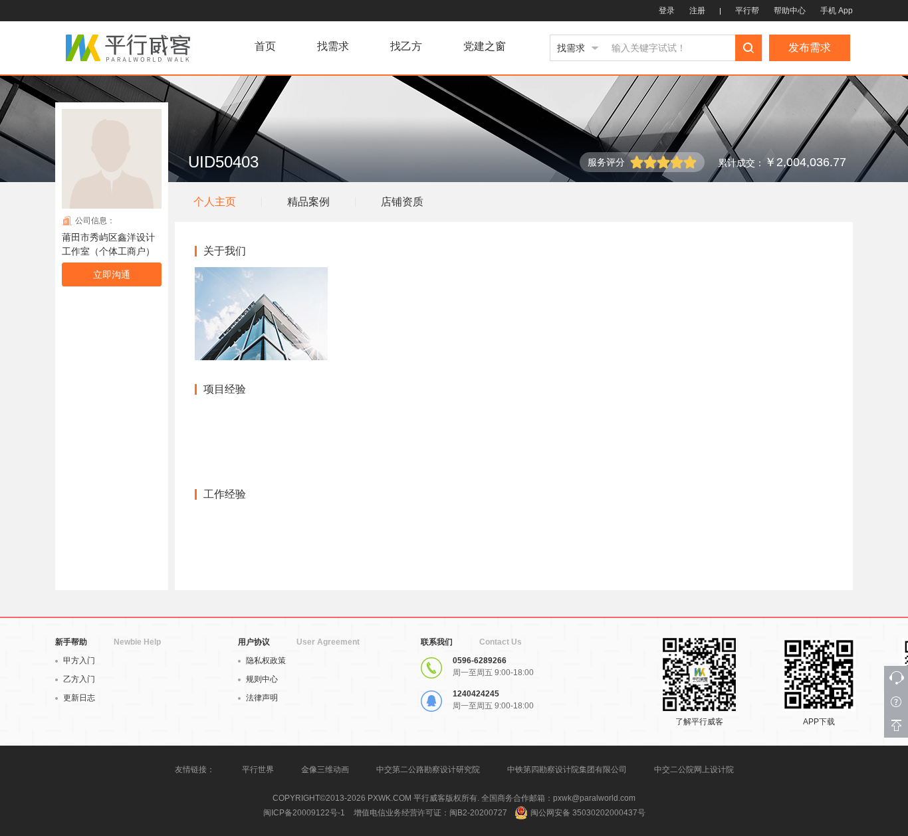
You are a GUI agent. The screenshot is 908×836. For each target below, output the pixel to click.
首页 (265, 46)
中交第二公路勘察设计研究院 (429, 769)
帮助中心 (790, 10)
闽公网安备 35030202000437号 (587, 812)
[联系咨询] (896, 678)
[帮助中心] (896, 702)
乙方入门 (79, 679)
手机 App (836, 10)
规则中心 (262, 679)
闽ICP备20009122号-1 (304, 812)
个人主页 (214, 201)
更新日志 (79, 698)
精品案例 (308, 201)
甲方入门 (79, 661)
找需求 (333, 46)
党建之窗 (484, 46)
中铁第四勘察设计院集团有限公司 (567, 769)
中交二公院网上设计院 (694, 769)
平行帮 (747, 10)
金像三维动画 (325, 769)
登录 (667, 10)
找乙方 (406, 46)
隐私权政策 (266, 661)
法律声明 (262, 698)
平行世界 (258, 769)
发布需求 (809, 47)
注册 (697, 10)
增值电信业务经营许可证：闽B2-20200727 (430, 812)
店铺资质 (402, 201)
